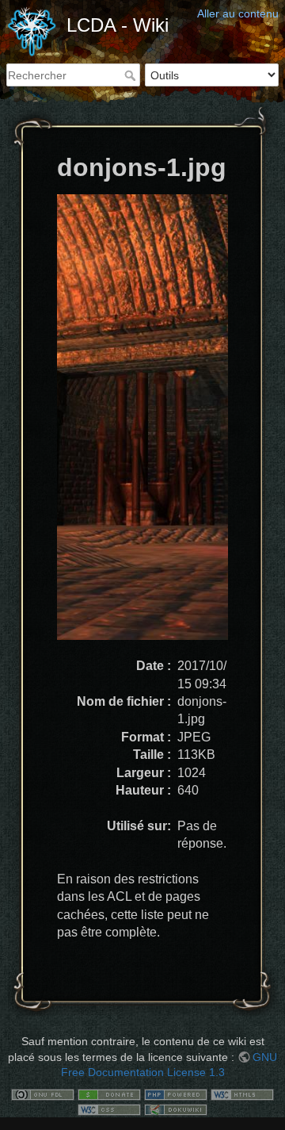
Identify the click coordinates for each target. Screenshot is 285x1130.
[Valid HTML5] (242, 1093)
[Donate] (109, 1093)
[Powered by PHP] (175, 1093)
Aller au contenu (238, 13)
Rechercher (131, 75)
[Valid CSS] (109, 1109)
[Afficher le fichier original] (152, 424)
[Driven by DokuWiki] (175, 1109)
